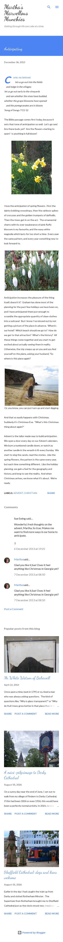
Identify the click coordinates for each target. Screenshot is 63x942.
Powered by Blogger (34, 932)
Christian (30, 493)
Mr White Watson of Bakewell (27, 677)
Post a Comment (13, 609)
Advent (18, 493)
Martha (18, 559)
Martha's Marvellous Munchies (16, 13)
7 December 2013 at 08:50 (29, 574)
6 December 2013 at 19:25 (29, 548)
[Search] (49, 6)
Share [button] (51, 493)
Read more (52, 713)
